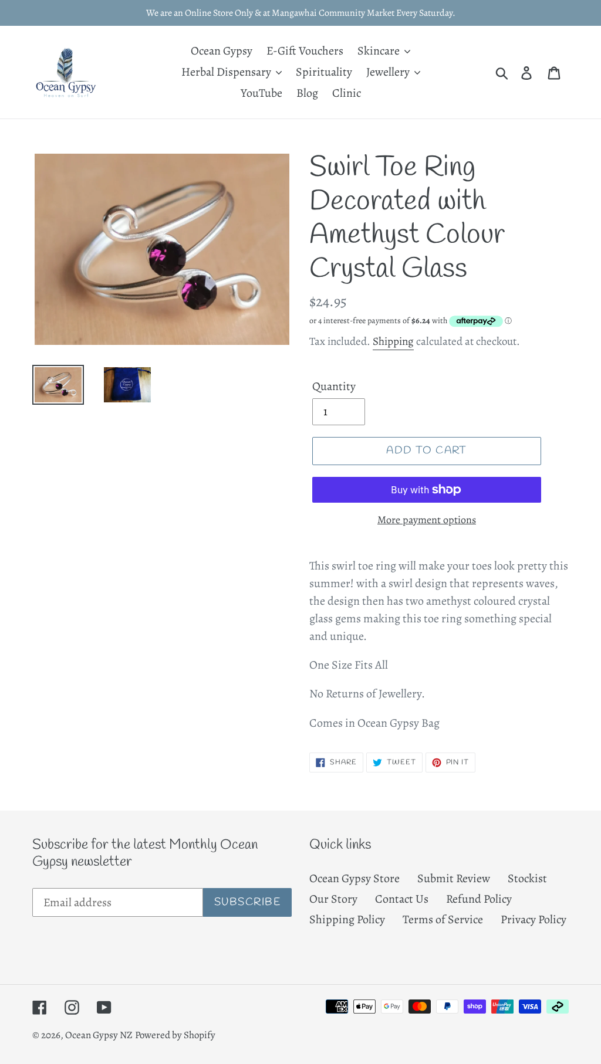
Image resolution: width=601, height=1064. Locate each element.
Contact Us (401, 899)
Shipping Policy (347, 919)
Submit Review (453, 878)
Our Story (333, 899)
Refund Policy (479, 899)
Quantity (334, 386)
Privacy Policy (533, 919)
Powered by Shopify (175, 1035)
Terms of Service (443, 919)
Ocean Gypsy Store (354, 878)
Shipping (393, 341)
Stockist (527, 878)
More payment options (426, 520)
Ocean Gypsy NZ (99, 1035)
